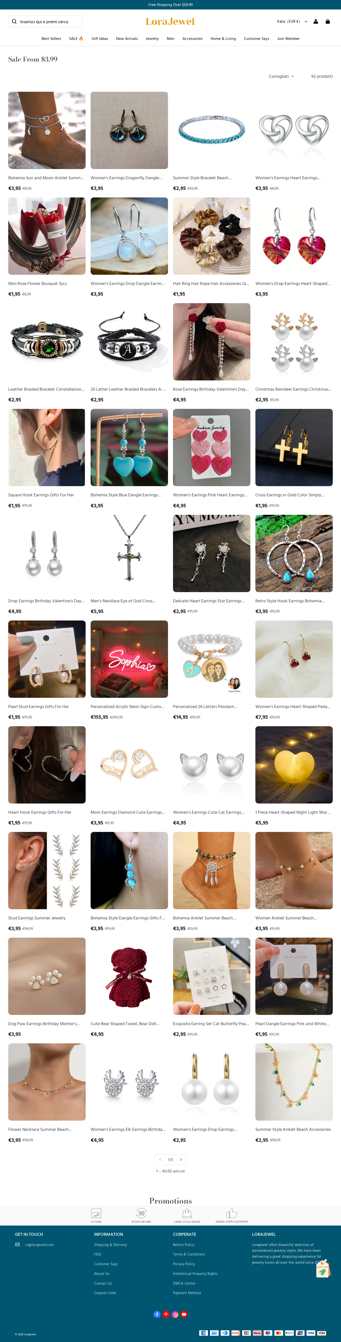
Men (170, 38)
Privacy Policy (184, 1264)
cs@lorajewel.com (39, 1245)
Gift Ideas (100, 38)
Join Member (288, 38)
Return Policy (183, 1245)
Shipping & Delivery (110, 1245)
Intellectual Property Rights (195, 1273)
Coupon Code (105, 1293)
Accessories (192, 38)
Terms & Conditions (189, 1254)
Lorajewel (30, 1334)
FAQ (97, 1254)
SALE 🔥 (76, 38)
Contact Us (103, 1283)
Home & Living (223, 38)
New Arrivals (127, 38)
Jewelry (152, 38)
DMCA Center (184, 1283)
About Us (101, 1273)
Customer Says (256, 38)
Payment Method (187, 1293)
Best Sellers (51, 38)
